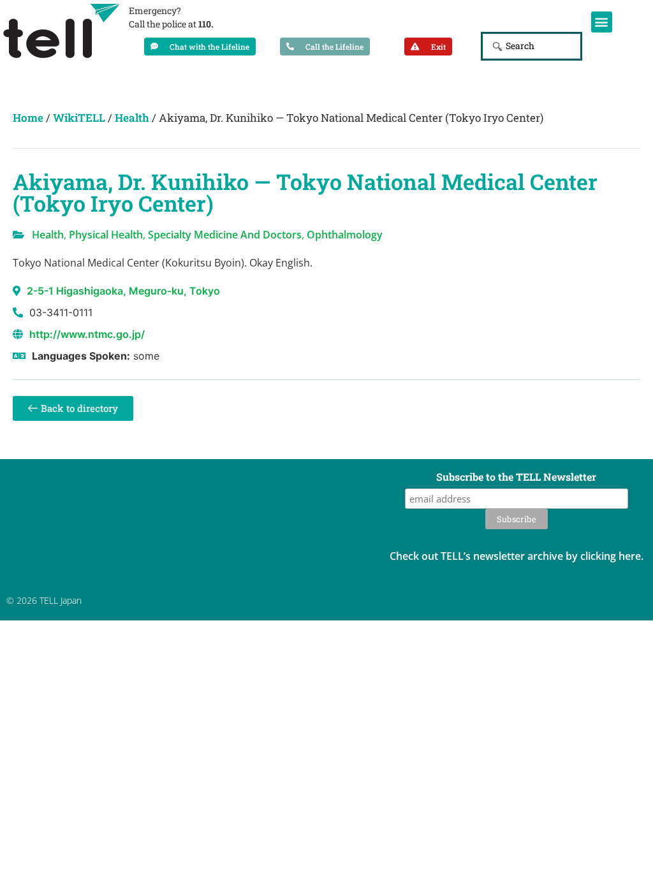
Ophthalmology (345, 235)
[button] (601, 22)
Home (28, 117)
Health (132, 117)
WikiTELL (79, 117)
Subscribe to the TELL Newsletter (516, 477)
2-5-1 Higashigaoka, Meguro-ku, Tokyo (123, 290)
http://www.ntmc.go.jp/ (87, 334)
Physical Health (106, 235)
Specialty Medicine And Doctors (225, 235)
